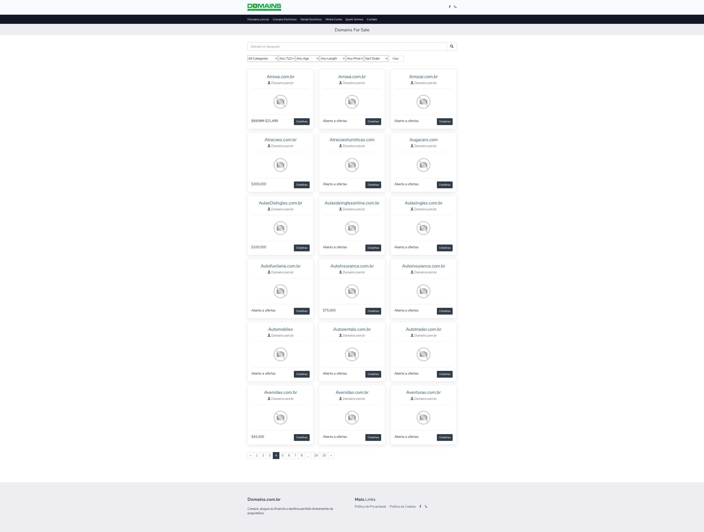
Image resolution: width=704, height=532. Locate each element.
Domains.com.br (258, 19)
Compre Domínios (285, 19)
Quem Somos (354, 19)
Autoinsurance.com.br (423, 266)
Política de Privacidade (370, 507)
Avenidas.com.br (280, 392)
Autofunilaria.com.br (280, 266)
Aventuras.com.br (423, 392)
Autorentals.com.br (352, 329)
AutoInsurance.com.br (352, 266)
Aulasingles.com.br (423, 203)
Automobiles (280, 329)
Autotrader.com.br (423, 329)
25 (324, 455)
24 (316, 455)
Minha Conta (333, 19)
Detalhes (302, 122)
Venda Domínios (311, 19)
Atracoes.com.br (281, 140)
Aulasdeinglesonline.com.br (352, 203)
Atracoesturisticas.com (352, 140)
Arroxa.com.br (280, 77)
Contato (372, 19)
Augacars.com (424, 140)
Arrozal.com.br (423, 77)
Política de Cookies (403, 507)
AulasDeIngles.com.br (280, 203)
